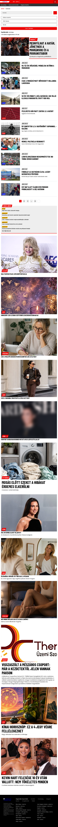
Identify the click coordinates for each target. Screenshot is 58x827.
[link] (4, 73)
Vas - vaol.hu (40, 815)
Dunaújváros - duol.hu (21, 813)
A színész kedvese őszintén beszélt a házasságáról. (18, 785)
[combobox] (27, 17)
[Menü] (55, 2)
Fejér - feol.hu (19, 815)
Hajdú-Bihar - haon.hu (21, 819)
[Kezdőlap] (5, 1)
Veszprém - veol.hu (41, 817)
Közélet (33, 799)
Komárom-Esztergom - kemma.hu (44, 806)
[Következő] (38, 201)
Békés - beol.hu (19, 808)
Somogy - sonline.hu (41, 810)
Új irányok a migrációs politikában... (41, 56)
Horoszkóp (3, 5)
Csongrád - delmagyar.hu (22, 811)
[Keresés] (51, 2)
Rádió (33, 801)
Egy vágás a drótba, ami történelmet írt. (33, 131)
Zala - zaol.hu (40, 819)
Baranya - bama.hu (20, 806)
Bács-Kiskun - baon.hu (21, 804)
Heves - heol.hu (19, 821)
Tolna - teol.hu (40, 813)
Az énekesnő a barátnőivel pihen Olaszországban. (16, 535)
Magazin (48, 799)
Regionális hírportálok (22, 799)
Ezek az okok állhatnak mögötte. (11, 621)
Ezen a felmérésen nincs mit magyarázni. (33, 144)
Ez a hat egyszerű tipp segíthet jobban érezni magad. (18, 579)
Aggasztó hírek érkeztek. (28, 113)
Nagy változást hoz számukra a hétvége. (14, 734)
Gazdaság (40, 799)
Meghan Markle (25, 5)
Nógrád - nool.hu (41, 808)
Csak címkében (29, 28)
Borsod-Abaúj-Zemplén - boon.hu (23, 810)
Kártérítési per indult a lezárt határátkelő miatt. (35, 176)
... (31, 201)
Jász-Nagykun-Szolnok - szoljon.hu (45, 804)
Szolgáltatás (25, 801)
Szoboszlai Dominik (13, 5)
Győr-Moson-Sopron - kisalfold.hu (23, 817)
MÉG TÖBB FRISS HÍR (6, 231)
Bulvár (17, 801)
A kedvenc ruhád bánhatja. (10, 490)
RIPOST (2, 8)
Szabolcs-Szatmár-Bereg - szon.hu (45, 811)
